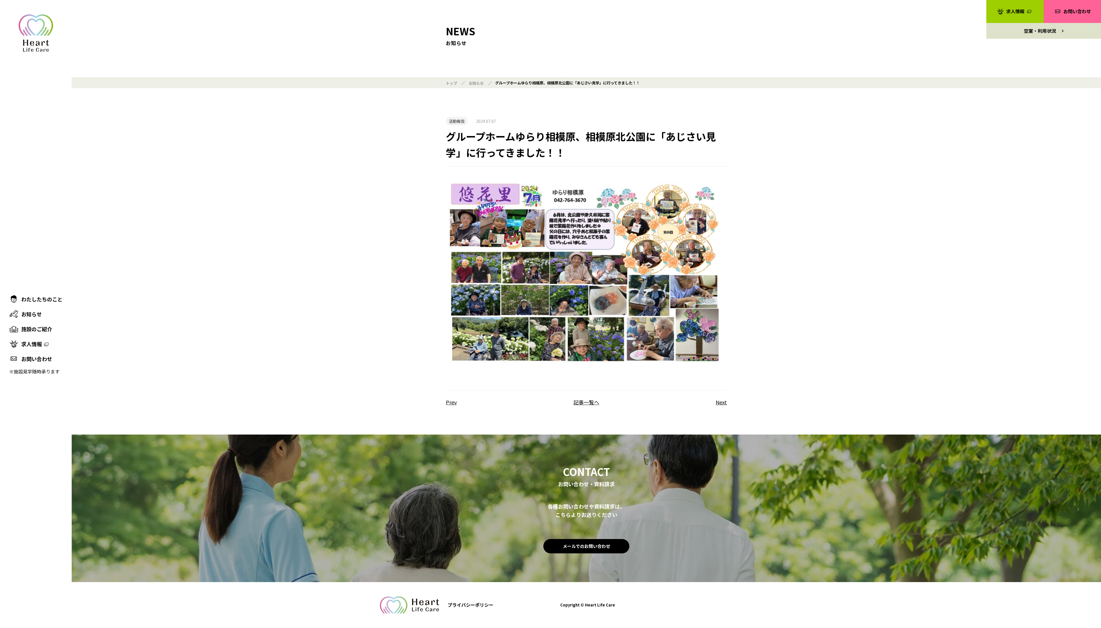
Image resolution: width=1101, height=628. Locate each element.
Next (721, 402)
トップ (451, 83)
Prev (451, 402)
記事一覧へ (586, 402)
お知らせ (476, 83)
